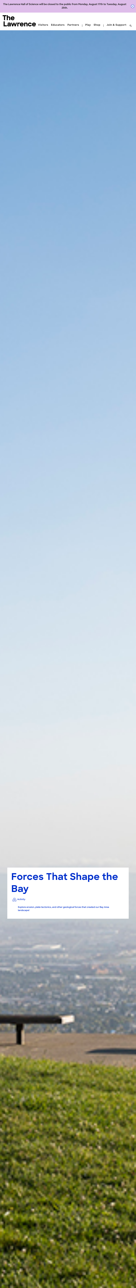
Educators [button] (58, 25)
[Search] (130, 26)
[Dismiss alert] (132, 6)
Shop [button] (97, 25)
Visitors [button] (43, 25)
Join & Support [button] (116, 25)
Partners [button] (73, 25)
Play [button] (88, 25)
